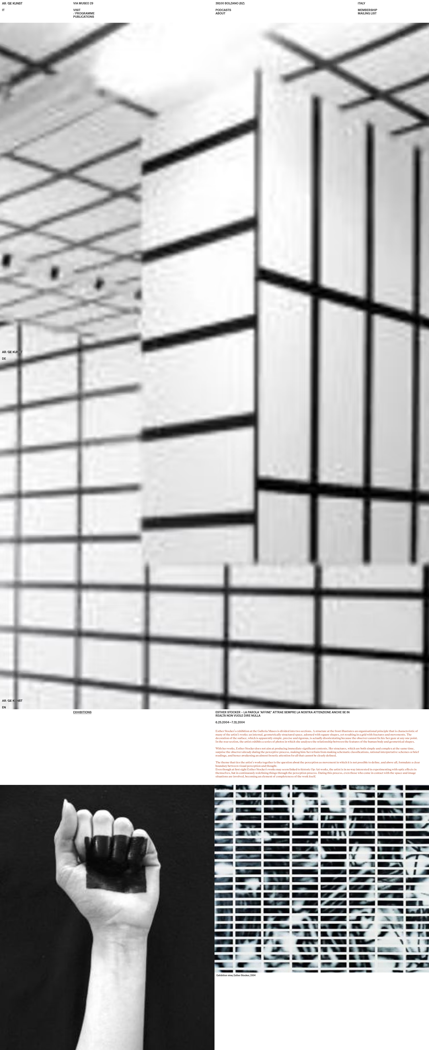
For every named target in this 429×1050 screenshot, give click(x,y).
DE (4, 358)
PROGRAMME (85, 13)
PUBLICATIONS (83, 17)
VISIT (76, 10)
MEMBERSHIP (367, 10)
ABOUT (220, 13)
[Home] (12, 4)
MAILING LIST (367, 13)
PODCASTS (223, 10)
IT (3, 10)
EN (4, 707)
